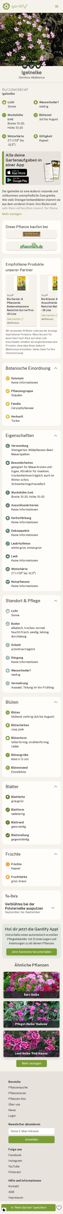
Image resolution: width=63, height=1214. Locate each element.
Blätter (12, 786)
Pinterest (14, 1172)
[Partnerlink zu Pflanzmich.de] (31, 245)
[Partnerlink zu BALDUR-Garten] (31, 234)
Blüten (12, 702)
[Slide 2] (34, 61)
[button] (4, 39)
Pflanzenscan (17, 1093)
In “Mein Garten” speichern (28, 1207)
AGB (11, 1192)
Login (12, 1115)
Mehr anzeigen (31, 1063)
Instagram (15, 1160)
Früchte (13, 854)
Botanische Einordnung (28, 368)
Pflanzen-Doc (17, 1098)
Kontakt (13, 1186)
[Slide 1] (28, 61)
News (12, 1110)
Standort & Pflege (23, 600)
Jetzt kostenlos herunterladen (31, 952)
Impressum (15, 1197)
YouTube (14, 1166)
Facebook (14, 1155)
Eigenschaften (20, 435)
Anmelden (31, 1139)
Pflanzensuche (18, 1087)
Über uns (14, 1104)
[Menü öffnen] (56, 6)
